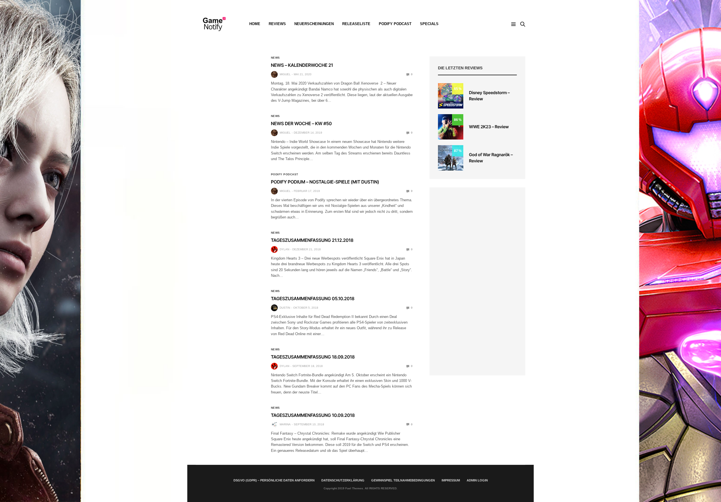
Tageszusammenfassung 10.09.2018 (313, 415)
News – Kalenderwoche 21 (302, 65)
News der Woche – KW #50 (301, 123)
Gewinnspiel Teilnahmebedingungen (403, 480)
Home (254, 24)
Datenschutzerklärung (342, 480)
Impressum (451, 480)
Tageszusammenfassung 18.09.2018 (313, 357)
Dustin (285, 307)
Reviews (277, 24)
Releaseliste (356, 24)
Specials (429, 24)
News (275, 57)
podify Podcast (395, 24)
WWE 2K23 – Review (489, 126)
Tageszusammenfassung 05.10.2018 (313, 298)
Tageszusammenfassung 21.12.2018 (312, 240)
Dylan (284, 249)
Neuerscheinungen (314, 24)
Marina (285, 424)
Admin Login (477, 480)
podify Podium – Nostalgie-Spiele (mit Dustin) (325, 182)
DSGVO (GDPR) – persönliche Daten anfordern (274, 480)
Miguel (285, 74)
